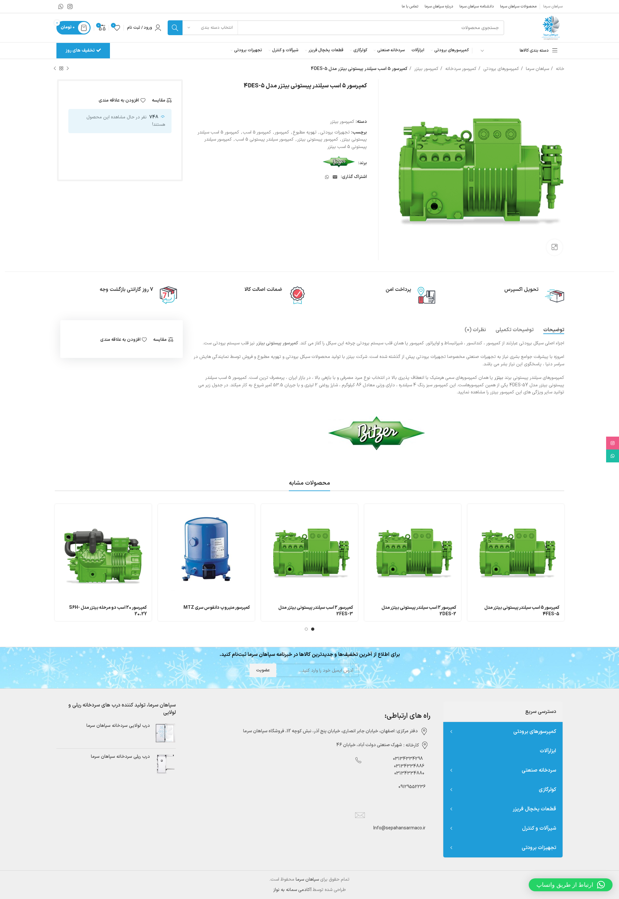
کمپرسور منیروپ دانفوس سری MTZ (216, 607)
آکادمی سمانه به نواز (292, 889)
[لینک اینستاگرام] (69, 6)
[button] (571, 884)
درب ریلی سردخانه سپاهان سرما (120, 757)
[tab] (553, 330)
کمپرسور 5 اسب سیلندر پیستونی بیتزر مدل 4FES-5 (521, 610)
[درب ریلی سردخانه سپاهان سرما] (165, 764)
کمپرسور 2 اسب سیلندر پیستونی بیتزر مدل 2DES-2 (418, 610)
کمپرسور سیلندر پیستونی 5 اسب (264, 139)
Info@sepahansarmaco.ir (399, 828)
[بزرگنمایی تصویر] (554, 247)
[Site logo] (550, 27)
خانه (559, 68)
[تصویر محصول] (206, 552)
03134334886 (409, 766)
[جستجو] (175, 27)
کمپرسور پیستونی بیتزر (317, 139)
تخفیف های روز (80, 50)
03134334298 (408, 759)
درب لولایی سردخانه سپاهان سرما (118, 726)
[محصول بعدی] (55, 68)
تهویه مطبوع (305, 132)
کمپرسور (282, 132)
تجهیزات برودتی (335, 132)
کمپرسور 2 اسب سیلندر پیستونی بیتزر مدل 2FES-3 (315, 610)
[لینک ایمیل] (335, 177)
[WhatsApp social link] (60, 6)
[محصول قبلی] (67, 68)
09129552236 (410, 787)
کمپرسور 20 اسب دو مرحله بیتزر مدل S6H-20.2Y (108, 610)
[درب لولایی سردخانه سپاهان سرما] (165, 733)
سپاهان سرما (537, 68)
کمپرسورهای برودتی (500, 68)
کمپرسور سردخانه (460, 68)
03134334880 (409, 773)
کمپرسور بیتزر (425, 68)
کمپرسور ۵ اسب (257, 132)
